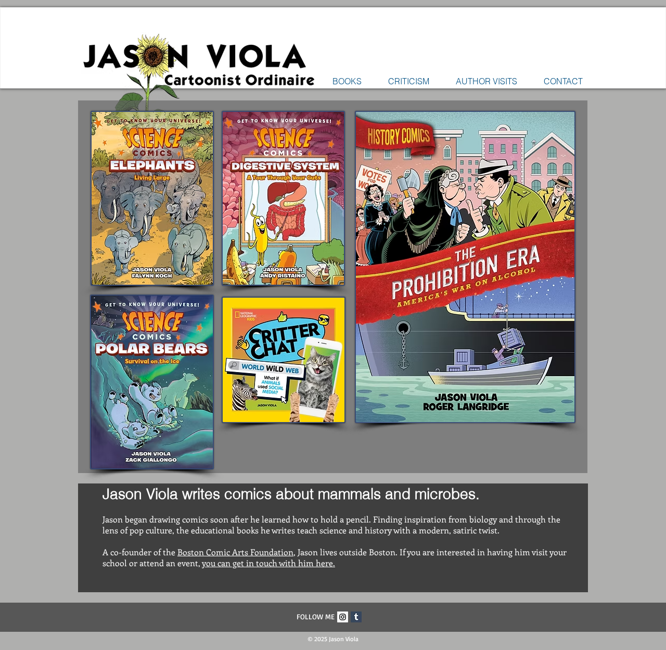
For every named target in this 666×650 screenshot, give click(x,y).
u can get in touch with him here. (273, 562)
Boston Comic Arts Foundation (235, 551)
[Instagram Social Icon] (342, 616)
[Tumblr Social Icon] (356, 616)
